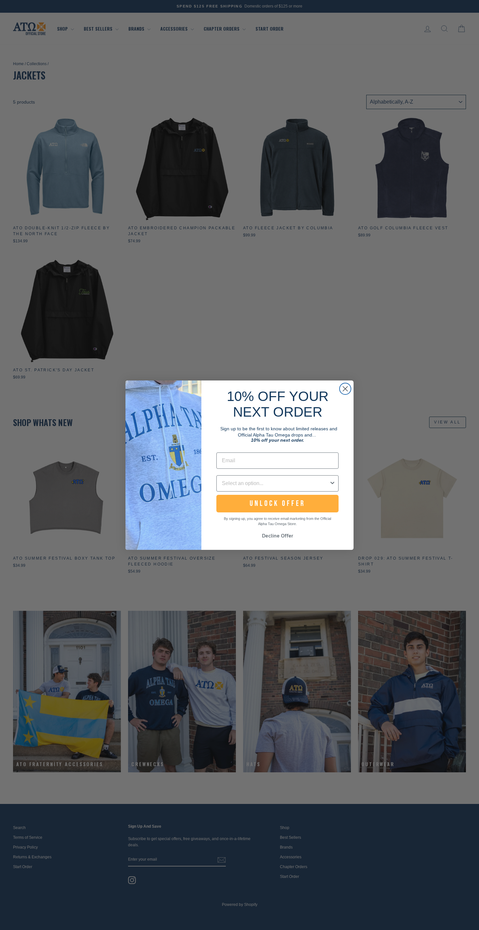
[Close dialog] (345, 388)
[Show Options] (332, 483)
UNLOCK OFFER (277, 503)
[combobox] (275, 483)
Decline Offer (277, 535)
